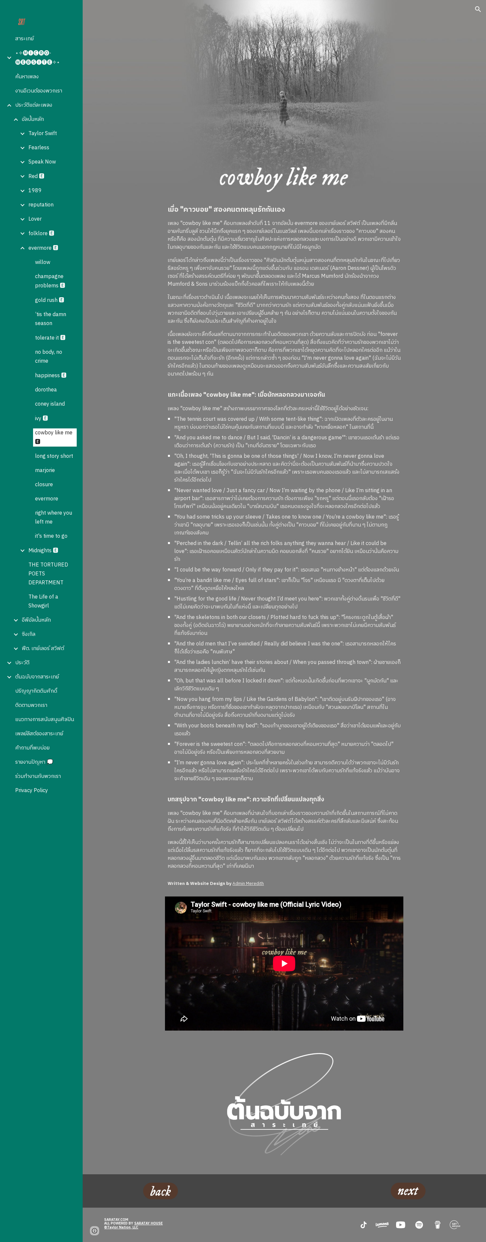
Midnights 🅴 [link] (43, 550)
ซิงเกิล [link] (28, 634)
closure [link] (44, 484)
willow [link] (42, 262)
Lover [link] (35, 219)
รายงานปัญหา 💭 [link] (34, 762)
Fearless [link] (38, 147)
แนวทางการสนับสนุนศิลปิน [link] (44, 719)
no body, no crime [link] (48, 357)
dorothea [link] (46, 389)
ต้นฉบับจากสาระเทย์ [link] (37, 677)
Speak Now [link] (42, 162)
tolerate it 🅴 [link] (50, 338)
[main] (284, 537)
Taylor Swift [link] (42, 133)
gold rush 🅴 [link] (49, 300)
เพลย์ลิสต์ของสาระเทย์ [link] (39, 733)
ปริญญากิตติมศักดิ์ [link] (36, 691)
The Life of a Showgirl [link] (43, 601)
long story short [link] (54, 456)
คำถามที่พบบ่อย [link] (32, 748)
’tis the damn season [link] (50, 319)
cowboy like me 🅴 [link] (53, 437)
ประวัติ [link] (22, 662)
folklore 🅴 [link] (41, 233)
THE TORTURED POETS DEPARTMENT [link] (48, 574)
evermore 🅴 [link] (43, 248)
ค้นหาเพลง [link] (27, 76)
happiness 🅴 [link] (50, 375)
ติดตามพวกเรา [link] (31, 705)
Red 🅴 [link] (36, 176)
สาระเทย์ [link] (24, 38)
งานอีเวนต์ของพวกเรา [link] (38, 91)
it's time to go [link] (51, 536)
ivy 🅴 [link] (41, 418)
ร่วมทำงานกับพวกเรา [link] (38, 776)
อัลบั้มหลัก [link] (33, 119)
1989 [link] (35, 190)
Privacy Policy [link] (31, 790)
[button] (478, 9)
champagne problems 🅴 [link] (50, 281)
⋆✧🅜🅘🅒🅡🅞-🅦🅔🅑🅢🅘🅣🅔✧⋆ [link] (37, 58)
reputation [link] (41, 205)
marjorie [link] (45, 470)
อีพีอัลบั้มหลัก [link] (36, 620)
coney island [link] (50, 404)
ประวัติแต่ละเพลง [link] (33, 105)
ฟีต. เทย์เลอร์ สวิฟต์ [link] (43, 648)
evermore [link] (46, 498)
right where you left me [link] (53, 518)
